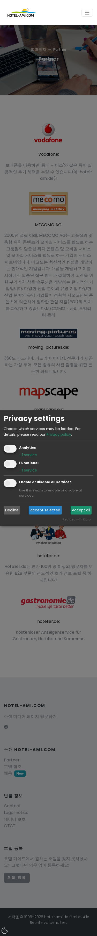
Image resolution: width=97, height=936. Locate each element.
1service (28, 455)
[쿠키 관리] (5, 931)
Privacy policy (59, 434)
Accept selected (45, 510)
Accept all (81, 510)
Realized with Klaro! (77, 520)
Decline (12, 510)
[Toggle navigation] (87, 13)
